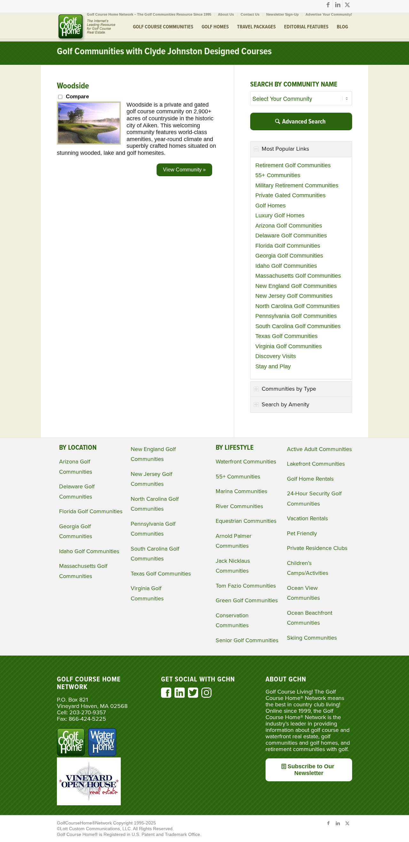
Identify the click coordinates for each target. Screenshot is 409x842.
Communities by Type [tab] (289, 388)
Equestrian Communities (246, 520)
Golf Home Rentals (310, 478)
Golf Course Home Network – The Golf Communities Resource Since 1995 (149, 14)
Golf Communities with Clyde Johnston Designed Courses (164, 52)
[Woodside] (89, 142)
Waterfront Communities (246, 461)
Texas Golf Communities (286, 336)
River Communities (239, 506)
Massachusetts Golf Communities (298, 276)
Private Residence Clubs (317, 548)
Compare (77, 97)
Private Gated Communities (290, 195)
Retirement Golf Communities (293, 165)
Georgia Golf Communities (289, 255)
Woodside (73, 86)
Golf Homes (270, 205)
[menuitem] (149, 14)
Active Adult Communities (319, 449)
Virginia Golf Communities (288, 346)
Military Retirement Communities (296, 185)
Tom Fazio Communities (246, 585)
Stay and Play (273, 366)
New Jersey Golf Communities (294, 296)
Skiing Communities (312, 637)
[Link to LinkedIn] (337, 5)
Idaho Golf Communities (286, 266)
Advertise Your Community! (328, 14)
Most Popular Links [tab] (285, 148)
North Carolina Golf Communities (297, 306)
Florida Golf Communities (287, 246)
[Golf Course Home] (86, 27)
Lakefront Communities (316, 463)
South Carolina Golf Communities (298, 326)
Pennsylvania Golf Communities (296, 316)
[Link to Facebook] (328, 5)
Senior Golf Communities (247, 640)
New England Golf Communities (296, 286)
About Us (226, 14)
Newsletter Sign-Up (282, 14)
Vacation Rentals (307, 518)
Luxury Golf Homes (280, 215)
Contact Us (250, 14)
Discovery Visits (275, 356)
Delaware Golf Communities (291, 235)
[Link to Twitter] (347, 5)
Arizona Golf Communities (288, 225)
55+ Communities (277, 175)
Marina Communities (241, 491)
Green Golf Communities (247, 600)
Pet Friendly (302, 533)
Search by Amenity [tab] (285, 404)
